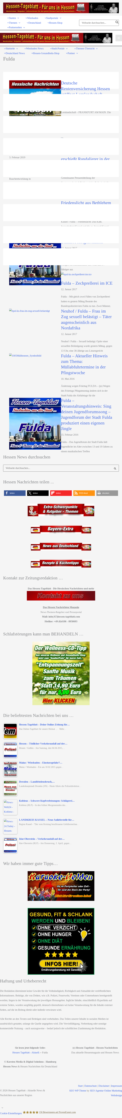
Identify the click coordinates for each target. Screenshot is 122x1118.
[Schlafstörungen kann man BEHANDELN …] (61, 673)
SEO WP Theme (77, 1090)
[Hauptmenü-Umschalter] (118, 38)
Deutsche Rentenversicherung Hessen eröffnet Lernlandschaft (85, 89)
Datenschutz (90, 1086)
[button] (17, 18)
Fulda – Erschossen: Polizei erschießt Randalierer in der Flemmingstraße (85, 159)
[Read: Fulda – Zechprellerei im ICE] (76, 274)
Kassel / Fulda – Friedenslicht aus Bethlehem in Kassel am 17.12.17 (86, 203)
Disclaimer (103, 1086)
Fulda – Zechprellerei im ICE (87, 283)
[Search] (117, 23)
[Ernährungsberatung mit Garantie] (61, 941)
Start (80, 1086)
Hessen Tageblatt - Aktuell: (26, 1052)
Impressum (116, 1086)
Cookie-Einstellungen (11, 1113)
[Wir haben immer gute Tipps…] (61, 886)
